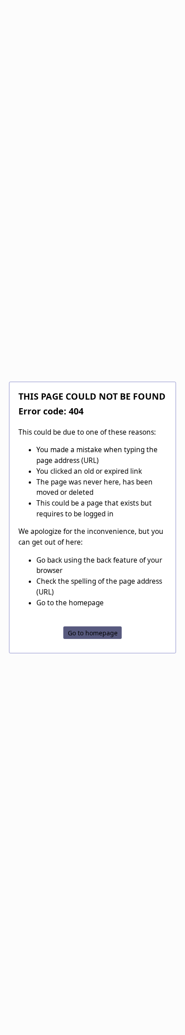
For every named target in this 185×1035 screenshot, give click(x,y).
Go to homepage (93, 632)
